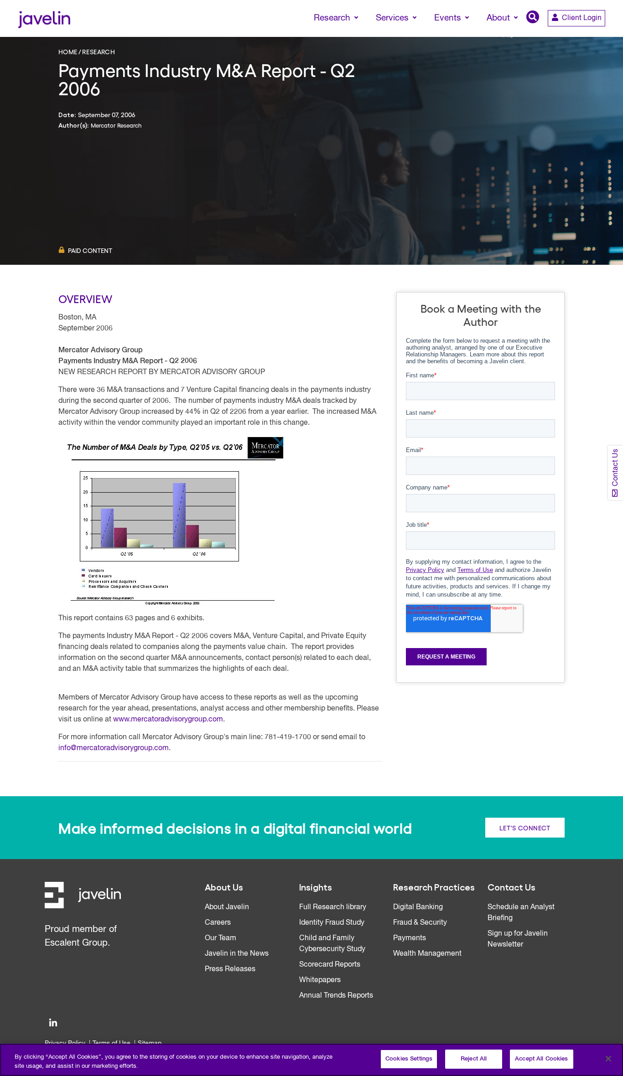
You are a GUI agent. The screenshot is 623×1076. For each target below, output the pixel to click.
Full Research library (332, 907)
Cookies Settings (408, 1059)
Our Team (220, 938)
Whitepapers (320, 980)
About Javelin (227, 907)
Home (68, 51)
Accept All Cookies (541, 1059)
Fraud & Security (420, 923)
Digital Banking (418, 907)
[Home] (44, 18)
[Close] (608, 1059)
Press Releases (230, 969)
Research (98, 51)
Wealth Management (427, 954)
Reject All (474, 1059)
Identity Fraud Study (331, 923)
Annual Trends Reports (336, 995)
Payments (409, 938)
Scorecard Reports (329, 964)
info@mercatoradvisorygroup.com (113, 748)
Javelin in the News (237, 954)
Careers (218, 923)
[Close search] (603, 35)
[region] (311, 1060)
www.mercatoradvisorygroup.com (168, 719)
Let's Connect (524, 827)
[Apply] (578, 35)
